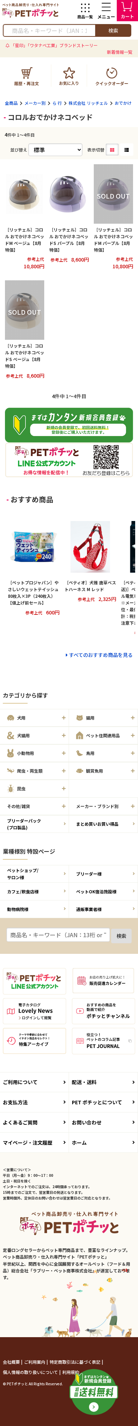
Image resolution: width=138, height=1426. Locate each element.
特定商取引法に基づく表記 (76, 1362)
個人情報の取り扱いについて (31, 1372)
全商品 (11, 103)
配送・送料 (84, 1082)
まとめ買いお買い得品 (97, 824)
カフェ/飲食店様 (23, 891)
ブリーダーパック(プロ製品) (24, 824)
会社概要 (12, 1362)
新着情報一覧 (119, 52)
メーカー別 (35, 103)
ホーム (79, 1142)
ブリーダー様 (89, 874)
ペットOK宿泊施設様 (96, 891)
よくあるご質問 (20, 1122)
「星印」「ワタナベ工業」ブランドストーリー (54, 45)
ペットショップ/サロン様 (23, 873)
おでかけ (123, 103)
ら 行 (57, 103)
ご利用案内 (35, 1362)
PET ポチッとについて (97, 1102)
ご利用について (20, 1082)
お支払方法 (15, 1102)
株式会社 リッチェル (88, 103)
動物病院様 (17, 909)
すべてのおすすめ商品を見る (101, 654)
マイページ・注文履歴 (27, 1142)
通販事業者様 (89, 909)
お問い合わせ (87, 1122)
